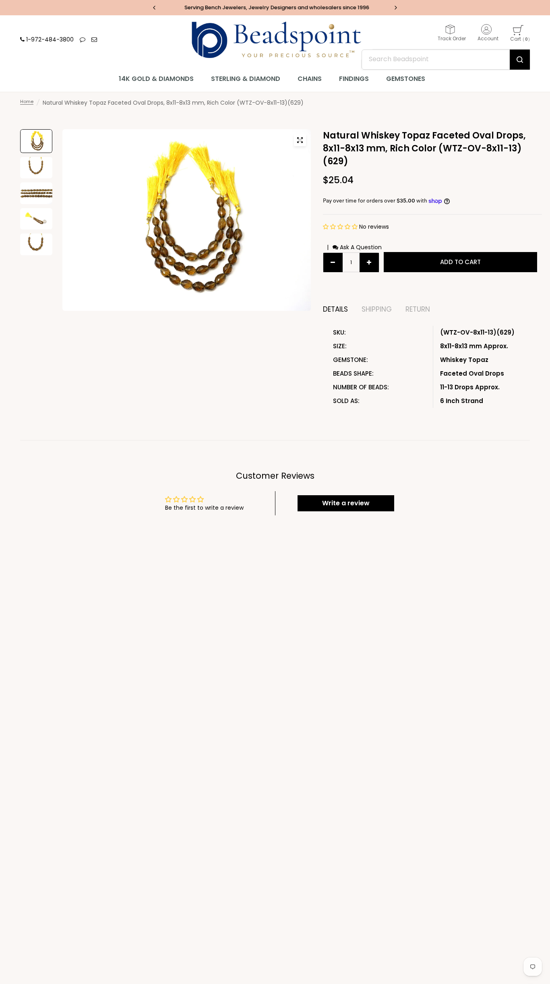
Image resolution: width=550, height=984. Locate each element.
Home (26, 101)
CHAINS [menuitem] (310, 78)
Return (417, 309)
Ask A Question (360, 247)
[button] (341, 227)
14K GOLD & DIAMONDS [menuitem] (156, 78)
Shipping (377, 309)
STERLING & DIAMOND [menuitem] (245, 78)
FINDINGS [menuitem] (354, 78)
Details (335, 309)
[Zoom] (300, 140)
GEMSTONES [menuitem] (405, 78)
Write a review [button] (346, 503)
